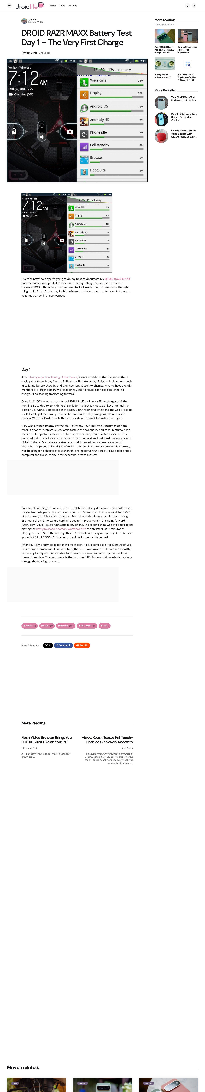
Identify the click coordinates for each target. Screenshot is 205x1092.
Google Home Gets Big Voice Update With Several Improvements (184, 134)
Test (106, 625)
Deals (15, 1083)
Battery (31, 625)
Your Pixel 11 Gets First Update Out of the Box (183, 99)
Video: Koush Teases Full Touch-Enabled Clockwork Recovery (107, 739)
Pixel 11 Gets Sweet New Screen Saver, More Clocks (184, 117)
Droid (48, 625)
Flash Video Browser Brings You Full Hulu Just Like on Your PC (46, 739)
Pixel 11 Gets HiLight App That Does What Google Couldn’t (165, 50)
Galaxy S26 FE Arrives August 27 (163, 76)
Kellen (34, 19)
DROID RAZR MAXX (117, 279)
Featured (82, 1083)
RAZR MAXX (88, 625)
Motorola (66, 625)
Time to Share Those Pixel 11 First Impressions (187, 50)
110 (29, 52)
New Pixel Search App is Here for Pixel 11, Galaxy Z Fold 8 (187, 77)
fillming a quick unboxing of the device (53, 377)
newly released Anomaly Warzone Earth (61, 529)
